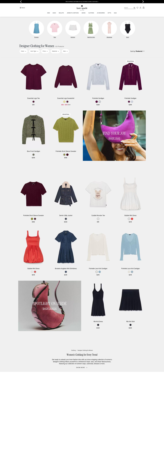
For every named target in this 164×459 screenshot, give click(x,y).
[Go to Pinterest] (111, 393)
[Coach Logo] (82, 7)
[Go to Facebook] (107, 393)
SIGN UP (137, 380)
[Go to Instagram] (103, 393)
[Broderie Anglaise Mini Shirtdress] (66, 247)
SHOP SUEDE (50, 308)
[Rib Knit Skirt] (130, 300)
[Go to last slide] (20, 1)
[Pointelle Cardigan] (98, 76)
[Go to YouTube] (116, 393)
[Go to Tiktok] (120, 393)
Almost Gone (130, 61)
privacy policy (111, 389)
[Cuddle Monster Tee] (98, 194)
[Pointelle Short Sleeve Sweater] (66, 130)
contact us (121, 389)
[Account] (140, 8)
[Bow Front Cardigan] (33, 130)
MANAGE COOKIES (127, 409)
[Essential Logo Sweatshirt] (66, 76)
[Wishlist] (137, 8)
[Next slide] (143, 1)
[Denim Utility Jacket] (66, 194)
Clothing (73, 350)
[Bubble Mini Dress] (130, 194)
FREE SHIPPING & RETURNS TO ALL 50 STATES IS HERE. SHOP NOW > (86, 1)
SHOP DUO (114, 138)
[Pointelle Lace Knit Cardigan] (98, 247)
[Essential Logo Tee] (33, 76)
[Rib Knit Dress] (98, 300)
